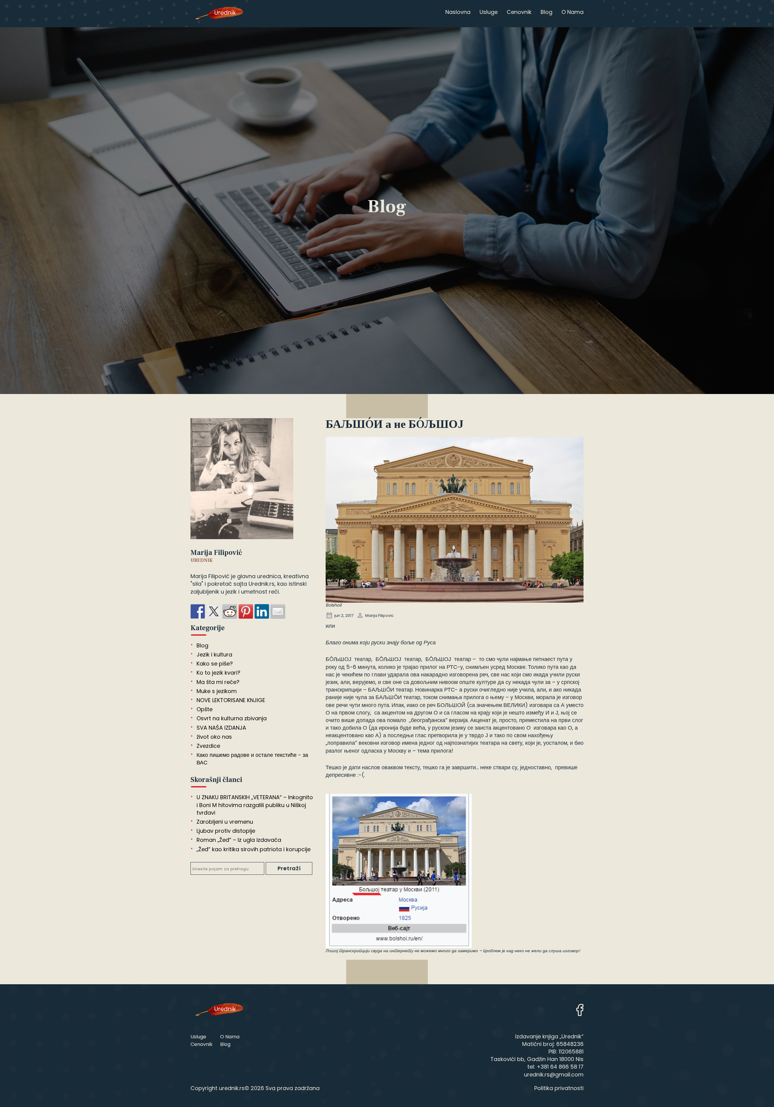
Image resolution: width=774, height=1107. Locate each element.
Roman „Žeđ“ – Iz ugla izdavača (239, 840)
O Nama (229, 1036)
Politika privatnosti (559, 1088)
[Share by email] (278, 611)
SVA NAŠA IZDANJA (221, 727)
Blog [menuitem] (546, 12)
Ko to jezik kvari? (218, 672)
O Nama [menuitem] (572, 12)
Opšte (205, 709)
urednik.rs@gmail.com (554, 1074)
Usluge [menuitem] (489, 12)
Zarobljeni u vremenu (225, 821)
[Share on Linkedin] (262, 611)
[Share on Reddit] (230, 611)
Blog (202, 645)
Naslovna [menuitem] (457, 12)
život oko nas (214, 736)
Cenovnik (201, 1044)
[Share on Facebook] (197, 611)
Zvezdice (208, 745)
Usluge (198, 1036)
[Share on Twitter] (214, 611)
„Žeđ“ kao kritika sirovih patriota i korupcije (254, 849)
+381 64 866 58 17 (560, 1066)
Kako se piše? (215, 663)
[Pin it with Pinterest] (246, 611)
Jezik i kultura (214, 654)
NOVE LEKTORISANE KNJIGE (231, 700)
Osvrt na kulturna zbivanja (232, 718)
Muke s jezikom (217, 691)
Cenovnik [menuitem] (519, 12)
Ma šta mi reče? (218, 681)
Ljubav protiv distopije (226, 831)
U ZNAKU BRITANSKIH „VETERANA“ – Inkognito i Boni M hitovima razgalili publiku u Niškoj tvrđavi (255, 804)
